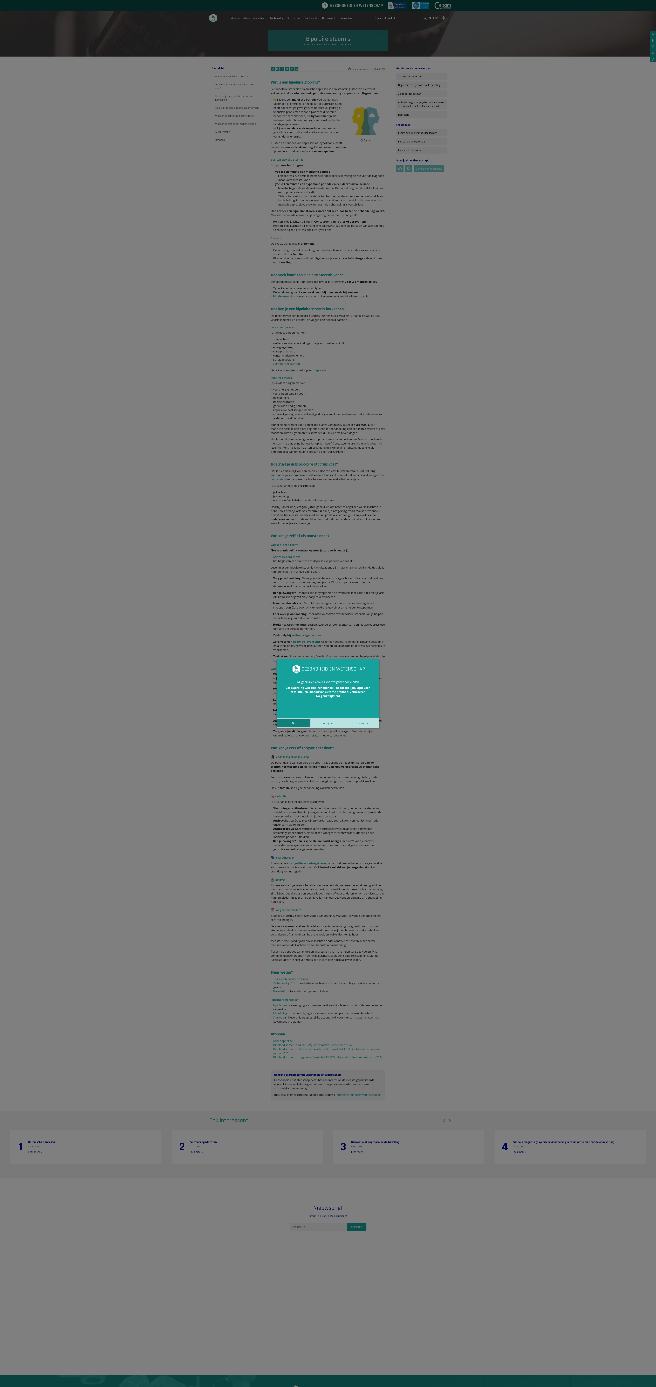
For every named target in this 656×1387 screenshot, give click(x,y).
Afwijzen (328, 723)
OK (293, 723)
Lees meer (362, 723)
